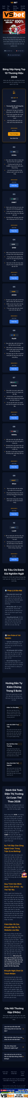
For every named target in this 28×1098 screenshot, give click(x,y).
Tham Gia (14, 185)
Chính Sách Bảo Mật (5, 1072)
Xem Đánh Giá (14, 138)
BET (14, 2)
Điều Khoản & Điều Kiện (14, 1072)
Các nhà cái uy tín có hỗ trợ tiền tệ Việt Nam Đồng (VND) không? (13, 1056)
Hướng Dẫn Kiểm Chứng (15, 8)
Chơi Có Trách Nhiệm (23, 1073)
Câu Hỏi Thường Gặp (23, 8)
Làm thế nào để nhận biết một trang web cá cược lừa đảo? (12, 1029)
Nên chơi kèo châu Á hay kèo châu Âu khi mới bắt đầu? (13, 1038)
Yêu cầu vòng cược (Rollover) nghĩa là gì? (11, 1047)
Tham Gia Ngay (14, 134)
